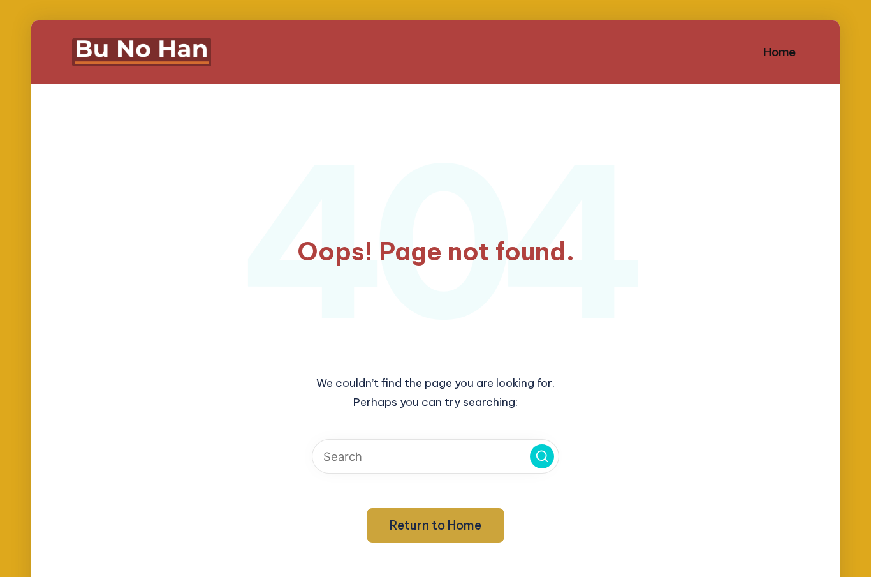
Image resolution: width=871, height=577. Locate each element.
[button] (542, 456)
